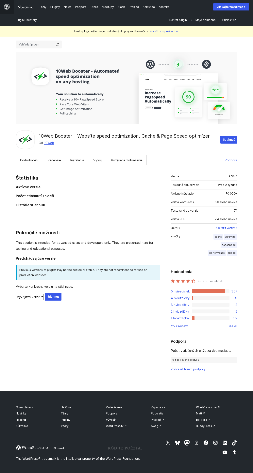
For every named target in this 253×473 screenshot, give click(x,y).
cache (218, 236)
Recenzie (54, 160)
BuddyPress (205, 426)
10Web (49, 143)
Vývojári (111, 419)
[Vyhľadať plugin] (58, 44)
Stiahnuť (229, 139)
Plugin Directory (26, 20)
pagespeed (229, 244)
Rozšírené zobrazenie (127, 160)
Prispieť (157, 419)
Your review (179, 326)
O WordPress (24, 407)
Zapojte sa (158, 407)
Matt (200, 413)
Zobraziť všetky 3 (226, 227)
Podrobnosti (29, 160)
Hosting (21, 419)
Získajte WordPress (231, 7)
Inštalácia (77, 160)
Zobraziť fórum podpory (188, 369)
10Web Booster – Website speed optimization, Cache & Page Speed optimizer (124, 136)
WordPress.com (208, 407)
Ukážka (66, 407)
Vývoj (97, 160)
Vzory (65, 426)
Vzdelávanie (114, 407)
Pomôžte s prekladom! (164, 31)
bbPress (203, 419)
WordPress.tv (116, 426)
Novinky (21, 413)
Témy (64, 413)
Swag (156, 426)
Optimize (230, 236)
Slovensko (60, 448)
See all (232, 326)
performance (217, 252)
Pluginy (65, 419)
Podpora (231, 160)
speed (232, 252)
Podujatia (157, 413)
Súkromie (22, 426)
